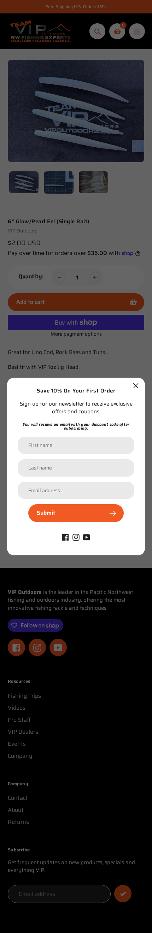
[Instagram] (76, 536)
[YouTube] (86, 536)
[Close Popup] (135, 385)
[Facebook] (65, 536)
